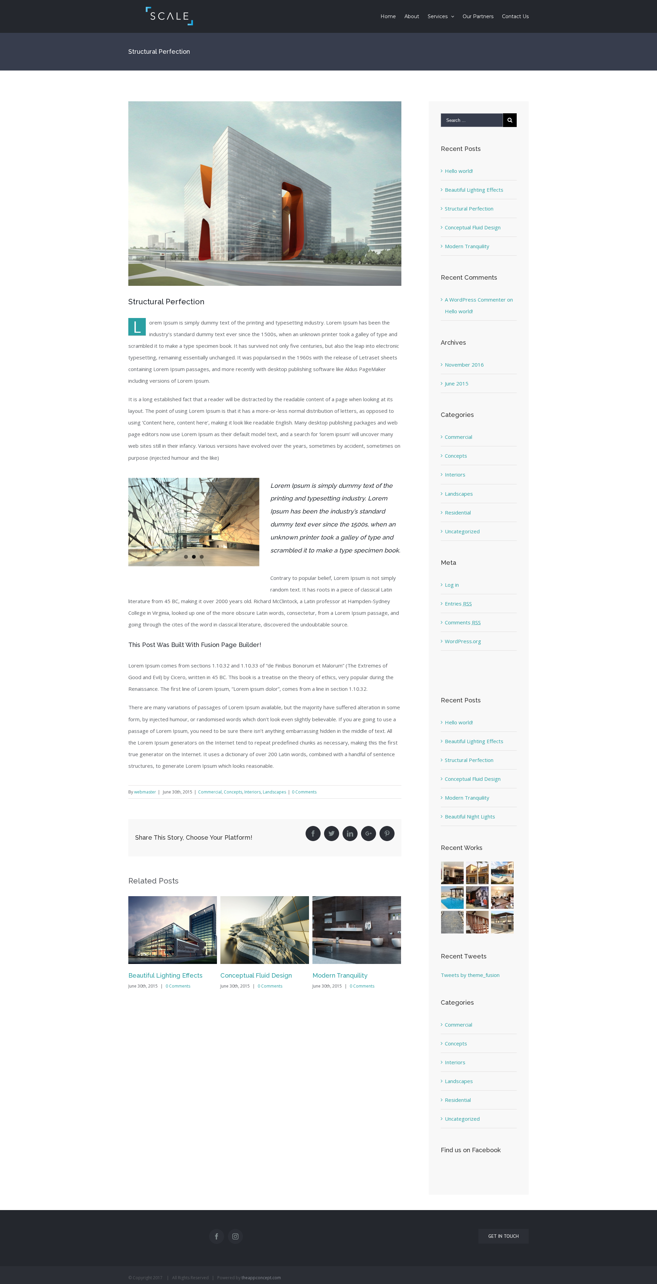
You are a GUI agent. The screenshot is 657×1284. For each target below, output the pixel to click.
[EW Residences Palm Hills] (477, 873)
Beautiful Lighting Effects (165, 975)
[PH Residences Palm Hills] (502, 897)
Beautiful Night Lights (470, 816)
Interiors (252, 792)
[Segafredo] (477, 897)
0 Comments (304, 792)
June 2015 (456, 383)
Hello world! (459, 170)
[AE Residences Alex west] (502, 873)
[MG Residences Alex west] (477, 922)
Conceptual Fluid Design (256, 975)
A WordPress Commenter (475, 299)
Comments (463, 622)
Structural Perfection (469, 208)
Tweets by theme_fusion (470, 974)
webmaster (145, 792)
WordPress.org (463, 641)
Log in (452, 584)
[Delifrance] (452, 873)
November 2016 (464, 364)
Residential (458, 512)
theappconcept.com (261, 1278)
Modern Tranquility (340, 975)
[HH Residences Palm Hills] (502, 922)
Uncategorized (462, 531)
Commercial (210, 792)
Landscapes (274, 792)
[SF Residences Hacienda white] (452, 897)
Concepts (233, 792)
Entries (458, 603)
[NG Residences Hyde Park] (452, 922)
